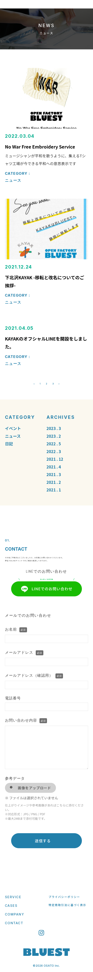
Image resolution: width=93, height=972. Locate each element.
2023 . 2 (53, 436)
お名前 (15, 629)
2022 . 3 (53, 451)
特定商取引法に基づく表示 (67, 905)
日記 (9, 443)
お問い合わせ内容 (25, 720)
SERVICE (13, 897)
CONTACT (14, 923)
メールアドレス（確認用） (33, 675)
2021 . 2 (53, 482)
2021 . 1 (53, 490)
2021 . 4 (53, 467)
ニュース (13, 180)
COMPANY (14, 914)
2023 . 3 (53, 428)
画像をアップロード (34, 787)
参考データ (15, 778)
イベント (13, 428)
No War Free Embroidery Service (40, 146)
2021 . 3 (53, 474)
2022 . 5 (53, 443)
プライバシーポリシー (64, 897)
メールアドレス (23, 652)
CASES (11, 905)
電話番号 (13, 698)
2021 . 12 (54, 459)
